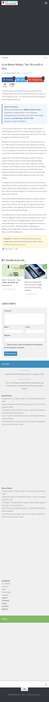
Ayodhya (5, 586)
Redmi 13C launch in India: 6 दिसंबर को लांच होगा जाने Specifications (11, 282)
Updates (5, 595)
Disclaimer (22, 121)
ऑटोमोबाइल (5, 601)
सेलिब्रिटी (5, 609)
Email (27, 327)
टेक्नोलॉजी (5, 58)
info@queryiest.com (12, 73)
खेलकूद (4, 604)
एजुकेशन (4, 598)
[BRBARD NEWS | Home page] (12, 3)
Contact (14, 121)
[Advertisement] (24, 30)
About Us (7, 121)
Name (7, 327)
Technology (6, 592)
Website (7, 335)
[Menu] (46, 3)
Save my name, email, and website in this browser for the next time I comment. (23, 346)
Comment (8, 311)
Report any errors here (18, 244)
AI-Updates (6, 584)
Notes (4, 589)
